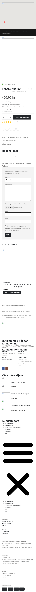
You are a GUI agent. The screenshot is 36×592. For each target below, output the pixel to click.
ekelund (8, 106)
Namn (7, 211)
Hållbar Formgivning (7, 521)
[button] (3, 1)
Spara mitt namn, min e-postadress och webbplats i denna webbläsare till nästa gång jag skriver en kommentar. (17, 228)
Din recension (9, 184)
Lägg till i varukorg (23, 117)
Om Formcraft (5, 531)
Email (17, 129)
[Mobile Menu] (33, 26)
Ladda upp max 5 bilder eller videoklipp (16, 204)
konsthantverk (14, 109)
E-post (7, 218)
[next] (32, 89)
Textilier (18, 104)
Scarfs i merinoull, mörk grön (20, 393)
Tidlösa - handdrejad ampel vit (20, 405)
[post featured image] (18, 264)
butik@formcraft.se (7, 359)
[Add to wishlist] (22, 128)
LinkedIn (10, 129)
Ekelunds (10, 111)
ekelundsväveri (14, 106)
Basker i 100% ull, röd (18, 382)
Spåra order (8, 431)
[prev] (30, 89)
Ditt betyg (7, 177)
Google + (14, 129)
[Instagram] (6, 368)
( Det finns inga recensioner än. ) (18, 91)
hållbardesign (22, 106)
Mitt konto (7, 433)
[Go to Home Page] (2, 31)
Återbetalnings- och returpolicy (13, 427)
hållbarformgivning (6, 109)
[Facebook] (3, 368)
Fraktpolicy (7, 429)
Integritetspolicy (9, 425)
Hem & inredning (12, 104)
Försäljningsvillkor (9, 423)
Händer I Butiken (6, 523)
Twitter (7, 129)
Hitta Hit (4, 525)
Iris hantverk (6, 282)
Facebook (3, 129)
